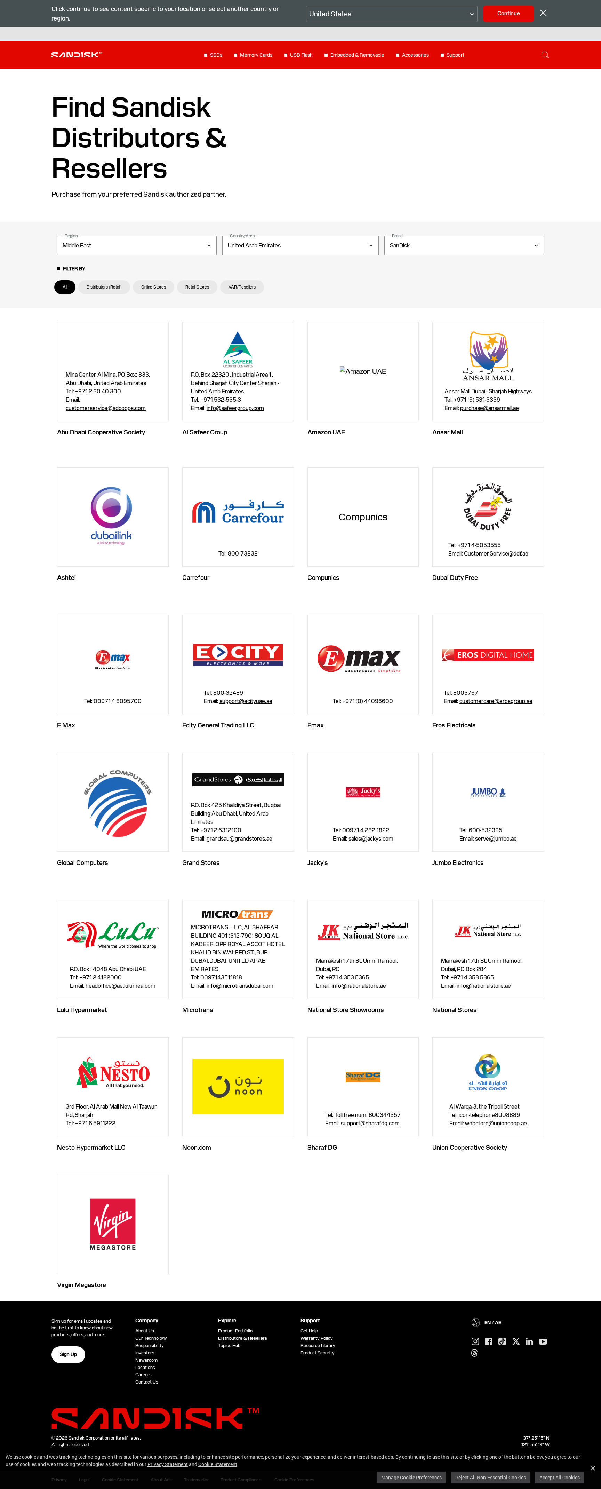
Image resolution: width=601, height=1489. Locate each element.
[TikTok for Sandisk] (502, 1341)
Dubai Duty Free (455, 578)
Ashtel (66, 578)
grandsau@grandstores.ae (239, 838)
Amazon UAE (326, 432)
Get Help (309, 1331)
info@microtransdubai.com (240, 986)
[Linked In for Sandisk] (529, 1342)
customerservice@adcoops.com (106, 408)
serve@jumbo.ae (496, 838)
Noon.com (196, 1147)
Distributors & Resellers (242, 1338)
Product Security (317, 1353)
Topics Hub (229, 1345)
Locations (145, 1367)
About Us (144, 1331)
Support (455, 55)
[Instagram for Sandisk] (475, 1341)
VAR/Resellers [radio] (242, 287)
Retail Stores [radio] (197, 287)
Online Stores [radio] (153, 287)
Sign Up (68, 1354)
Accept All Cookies (559, 1477)
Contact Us (146, 1382)
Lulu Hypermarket (82, 1010)
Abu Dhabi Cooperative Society (101, 432)
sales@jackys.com (370, 838)
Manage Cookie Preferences (411, 1477)
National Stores (454, 1010)
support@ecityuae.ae (245, 701)
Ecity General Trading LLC (218, 725)
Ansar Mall (447, 432)
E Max (66, 725)
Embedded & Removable (357, 55)
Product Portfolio (235, 1331)
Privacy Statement (167, 1464)
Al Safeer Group (204, 432)
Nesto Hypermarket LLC (91, 1147)
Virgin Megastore (81, 1285)
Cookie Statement (217, 1464)
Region (71, 236)
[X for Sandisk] (516, 1341)
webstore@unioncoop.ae (496, 1123)
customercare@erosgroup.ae (495, 701)
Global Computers (82, 863)
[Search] (545, 55)
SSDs (216, 55)
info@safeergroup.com (235, 408)
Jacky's (317, 863)
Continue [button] (508, 13)
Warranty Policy (316, 1338)
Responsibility (149, 1345)
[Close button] (543, 14)
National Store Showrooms (345, 1010)
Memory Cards (256, 55)
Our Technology (151, 1338)
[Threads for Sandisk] (474, 1353)
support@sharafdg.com (370, 1123)
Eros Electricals (454, 725)
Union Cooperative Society (469, 1147)
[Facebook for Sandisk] (488, 1342)
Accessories (415, 55)
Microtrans (197, 1010)
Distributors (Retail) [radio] (104, 287)
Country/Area (242, 236)
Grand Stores (201, 863)
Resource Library (317, 1345)
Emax (315, 725)
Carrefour (195, 578)
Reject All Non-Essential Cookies (490, 1477)
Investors (144, 1353)
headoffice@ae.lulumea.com (120, 986)
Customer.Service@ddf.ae (496, 553)
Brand (397, 236)
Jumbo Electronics (458, 863)
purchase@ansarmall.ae (489, 408)
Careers (143, 1375)
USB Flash (301, 55)
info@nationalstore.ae (359, 986)
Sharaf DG (322, 1147)
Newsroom (146, 1360)
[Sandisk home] (76, 54)
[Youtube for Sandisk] (543, 1342)
